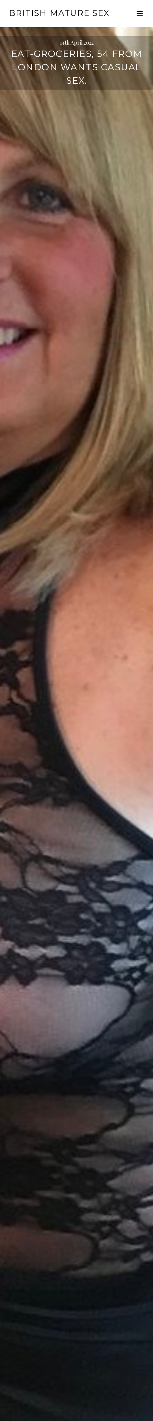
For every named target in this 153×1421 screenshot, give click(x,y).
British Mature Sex (59, 13)
